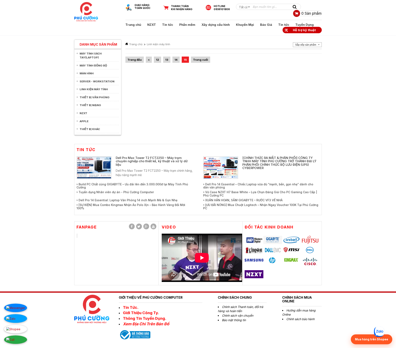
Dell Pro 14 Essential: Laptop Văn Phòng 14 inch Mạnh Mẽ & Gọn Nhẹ (128, 200)
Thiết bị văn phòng (95, 97)
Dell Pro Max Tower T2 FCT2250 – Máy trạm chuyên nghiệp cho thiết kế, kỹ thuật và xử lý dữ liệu (152, 161)
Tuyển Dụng (304, 25)
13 (166, 59)
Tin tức (167, 25)
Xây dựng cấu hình (216, 25)
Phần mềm (187, 25)
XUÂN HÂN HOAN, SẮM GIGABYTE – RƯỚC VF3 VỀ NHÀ (244, 200)
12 (157, 59)
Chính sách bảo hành (300, 319)
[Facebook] (132, 226)
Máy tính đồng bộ (93, 65)
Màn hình (87, 73)
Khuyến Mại (245, 25)
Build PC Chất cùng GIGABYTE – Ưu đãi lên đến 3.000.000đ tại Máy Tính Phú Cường (132, 185)
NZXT (151, 25)
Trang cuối (200, 59)
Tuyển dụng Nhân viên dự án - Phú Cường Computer (116, 192)
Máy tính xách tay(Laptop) (91, 55)
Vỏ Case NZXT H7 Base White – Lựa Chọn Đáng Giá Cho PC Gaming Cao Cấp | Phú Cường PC (260, 193)
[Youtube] (153, 226)
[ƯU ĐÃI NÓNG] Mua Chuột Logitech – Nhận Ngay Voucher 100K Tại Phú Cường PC (260, 206)
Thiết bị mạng (90, 105)
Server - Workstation (97, 81)
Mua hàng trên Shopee (371, 339)
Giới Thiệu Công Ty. (141, 312)
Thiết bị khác (90, 129)
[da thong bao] (134, 334)
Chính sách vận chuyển (237, 315)
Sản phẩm (311, 13)
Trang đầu (134, 59)
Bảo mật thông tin (234, 320)
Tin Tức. (130, 307)
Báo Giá (266, 25)
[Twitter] (139, 226)
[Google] (146, 226)
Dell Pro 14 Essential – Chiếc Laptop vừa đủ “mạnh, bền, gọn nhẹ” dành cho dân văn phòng (258, 185)
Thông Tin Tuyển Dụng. (144, 318)
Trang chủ (133, 25)
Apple (84, 121)
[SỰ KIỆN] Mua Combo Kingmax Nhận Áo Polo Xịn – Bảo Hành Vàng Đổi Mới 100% (131, 206)
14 (176, 59)
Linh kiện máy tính (94, 89)
